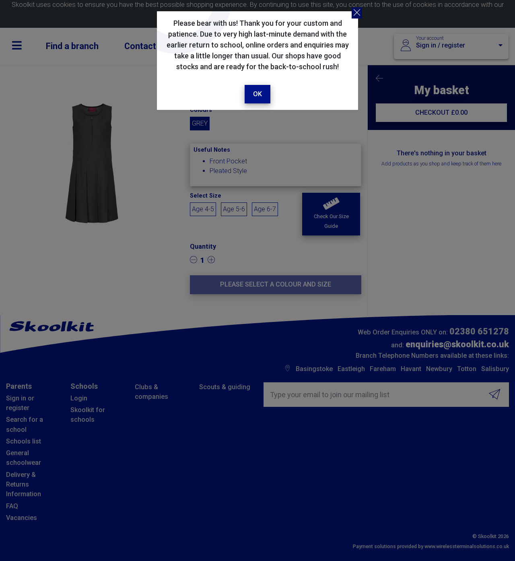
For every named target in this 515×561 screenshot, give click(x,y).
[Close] (357, 13)
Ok (257, 94)
